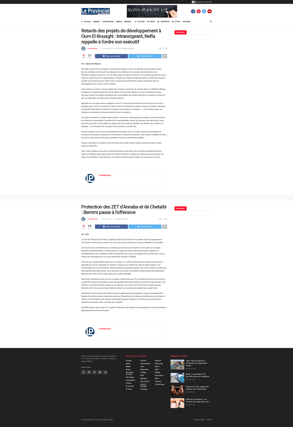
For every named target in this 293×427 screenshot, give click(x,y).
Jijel (142, 366)
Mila (142, 375)
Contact (209, 419)
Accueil (87, 22)
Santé (152, 22)
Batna (128, 363)
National (187, 22)
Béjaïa (128, 366)
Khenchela (144, 369)
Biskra (128, 369)
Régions (127, 22)
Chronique (165, 22)
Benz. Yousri (109, 419)
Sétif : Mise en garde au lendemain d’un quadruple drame (196, 363)
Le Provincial (90, 419)
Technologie (159, 384)
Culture (141, 22)
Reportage (159, 363)
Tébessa (158, 381)
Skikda (119, 22)
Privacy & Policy (199, 419)
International (145, 363)
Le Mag (143, 372)
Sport (177, 22)
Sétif (156, 369)
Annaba (96, 22)
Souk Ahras (159, 375)
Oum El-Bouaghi (122, 48)
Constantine (107, 22)
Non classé (144, 381)
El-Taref (129, 389)
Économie (130, 386)
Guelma (143, 360)
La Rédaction (93, 48)
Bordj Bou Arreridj (129, 373)
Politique (143, 389)
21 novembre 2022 (107, 48)
